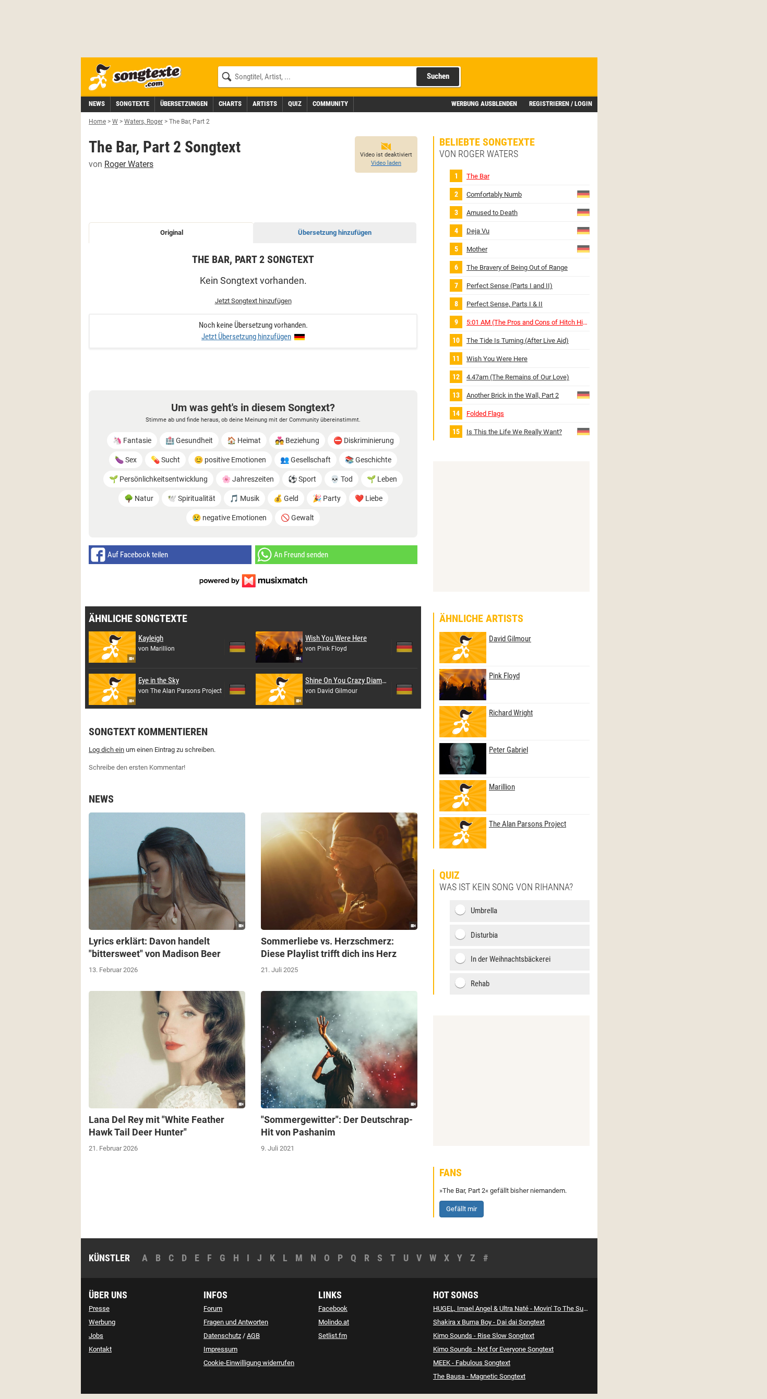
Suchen (438, 76)
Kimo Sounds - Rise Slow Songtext (483, 1336)
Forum (212, 1308)
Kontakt (100, 1349)
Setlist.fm (332, 1336)
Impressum (220, 1349)
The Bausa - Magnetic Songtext (479, 1376)
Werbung (102, 1322)
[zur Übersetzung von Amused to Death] (583, 212)
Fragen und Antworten (235, 1322)
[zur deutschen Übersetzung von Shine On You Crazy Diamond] (404, 689)
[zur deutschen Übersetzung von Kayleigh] (237, 647)
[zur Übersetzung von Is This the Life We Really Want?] (583, 431)
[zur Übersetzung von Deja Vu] (583, 230)
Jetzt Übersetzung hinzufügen (246, 336)
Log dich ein (106, 750)
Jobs (96, 1336)
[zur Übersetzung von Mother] (583, 249)
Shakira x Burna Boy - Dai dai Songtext (489, 1322)
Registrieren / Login (560, 103)
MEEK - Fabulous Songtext (471, 1363)
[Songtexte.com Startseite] (138, 77)
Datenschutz (222, 1336)
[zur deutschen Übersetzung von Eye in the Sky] (237, 689)
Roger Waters (128, 164)
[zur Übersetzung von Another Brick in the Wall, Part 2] (583, 395)
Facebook (332, 1308)
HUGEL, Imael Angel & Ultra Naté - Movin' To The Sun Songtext (524, 1308)
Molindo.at (333, 1322)
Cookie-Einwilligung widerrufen (248, 1363)
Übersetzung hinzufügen (334, 232)
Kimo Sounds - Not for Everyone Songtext (493, 1349)
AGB (253, 1336)
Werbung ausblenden (484, 103)
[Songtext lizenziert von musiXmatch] (253, 580)
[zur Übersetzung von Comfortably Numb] (583, 194)
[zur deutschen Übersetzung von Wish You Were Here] (404, 647)
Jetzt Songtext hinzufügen (253, 301)
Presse (99, 1308)
